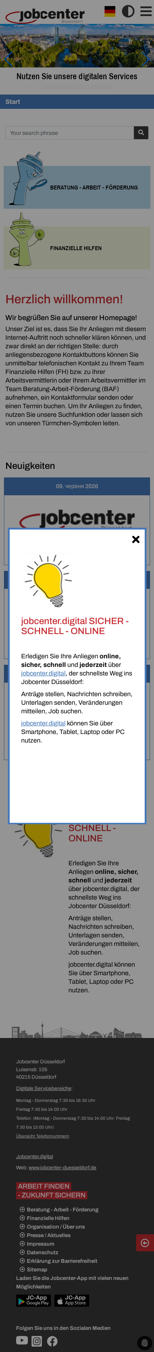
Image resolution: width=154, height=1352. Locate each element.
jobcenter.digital (43, 673)
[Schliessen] (135, 538)
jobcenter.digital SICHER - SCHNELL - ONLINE (75, 626)
